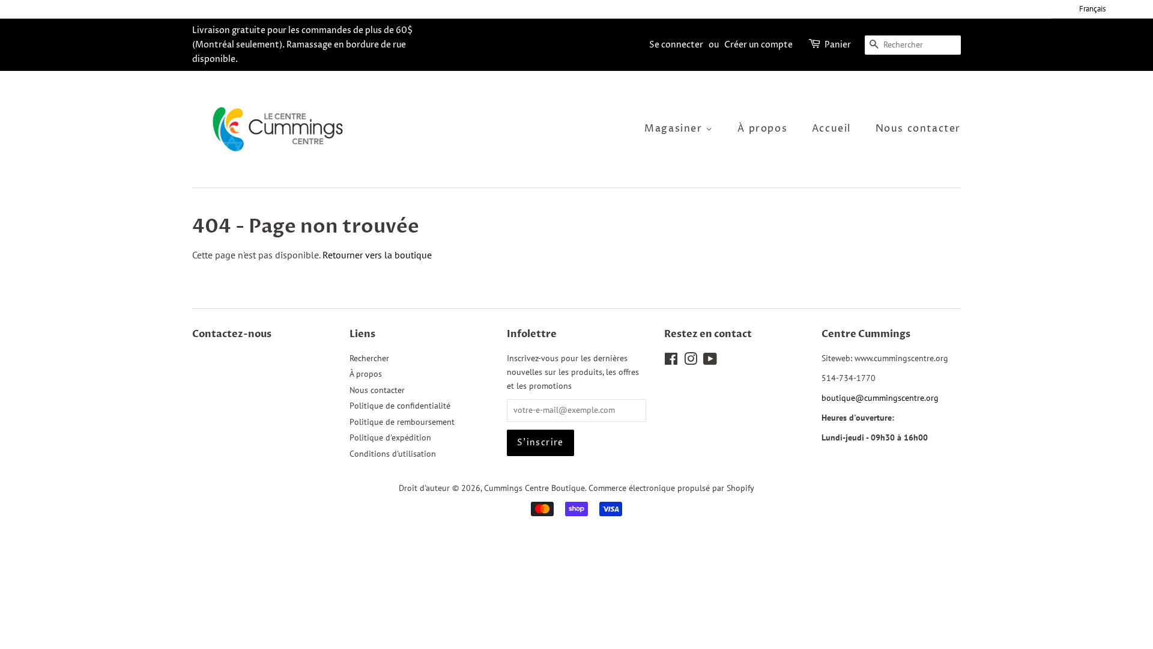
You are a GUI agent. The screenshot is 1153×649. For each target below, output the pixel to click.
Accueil (831, 128)
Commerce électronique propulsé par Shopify (671, 488)
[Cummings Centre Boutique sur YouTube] (710, 361)
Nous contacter (918, 128)
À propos (762, 128)
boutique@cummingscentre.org (880, 397)
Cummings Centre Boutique (534, 488)
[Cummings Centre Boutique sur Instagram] (690, 361)
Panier (838, 44)
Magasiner (675, 128)
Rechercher (369, 358)
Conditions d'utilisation (393, 453)
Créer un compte (758, 44)
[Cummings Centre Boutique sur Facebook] (671, 361)
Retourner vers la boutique (377, 255)
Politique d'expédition (390, 437)
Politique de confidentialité (400, 405)
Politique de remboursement (402, 421)
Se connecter (676, 44)
